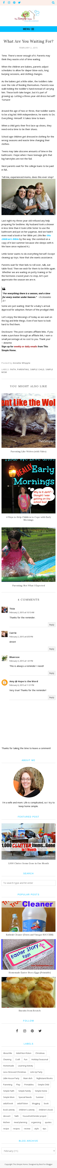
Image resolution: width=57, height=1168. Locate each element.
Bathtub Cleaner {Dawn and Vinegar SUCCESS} (29, 934)
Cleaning (7, 1059)
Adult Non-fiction (23, 1053)
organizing (36, 1122)
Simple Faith (8, 1090)
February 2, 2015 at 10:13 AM (21, 612)
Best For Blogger (46, 1164)
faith (13, 369)
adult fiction (22, 1103)
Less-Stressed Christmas (14, 1072)
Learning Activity (25, 1065)
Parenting (23, 369)
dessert (6, 1116)
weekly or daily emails (25, 346)
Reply (51, 624)
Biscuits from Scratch (30, 1010)
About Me (7, 1053)
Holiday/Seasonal (39, 1059)
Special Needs (25, 1097)
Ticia (12, 608)
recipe (6, 1128)
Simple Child (37, 369)
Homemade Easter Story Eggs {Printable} (30, 972)
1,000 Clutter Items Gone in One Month (28, 863)
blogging (36, 1103)
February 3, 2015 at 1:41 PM (21, 661)
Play (18, 1084)
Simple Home (41, 1090)
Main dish (27, 1078)
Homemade (8, 1065)
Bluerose (14, 657)
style (36, 1128)
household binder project (34, 1116)
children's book (46, 1109)
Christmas (40, 1053)
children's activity (27, 1109)
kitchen (6, 1122)
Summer (40, 1097)
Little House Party (11, 1078)
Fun (25, 1059)
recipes (16, 1128)
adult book (8, 1103)
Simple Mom (8, 1097)
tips (44, 1128)
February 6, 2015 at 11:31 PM (21, 685)
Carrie (12, 632)
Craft (17, 1059)
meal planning (20, 1122)
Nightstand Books (44, 1078)
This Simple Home (20, 1164)
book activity (9, 1109)
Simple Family (24, 1090)
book (46, 1103)
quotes (48, 1122)
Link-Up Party (36, 1072)
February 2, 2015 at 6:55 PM (21, 636)
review (27, 1128)
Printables (29, 1084)
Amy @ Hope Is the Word (23, 681)
